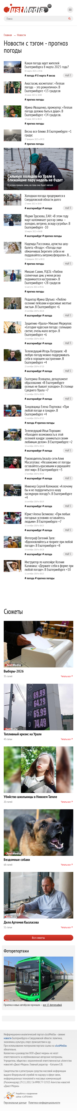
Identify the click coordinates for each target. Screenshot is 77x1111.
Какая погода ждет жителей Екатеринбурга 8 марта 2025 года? (47, 65)
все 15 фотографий (52, 1005)
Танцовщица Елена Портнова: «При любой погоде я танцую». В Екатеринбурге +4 (47, 410)
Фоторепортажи (16, 951)
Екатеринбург (34, 208)
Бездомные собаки (17, 859)
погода (30, 75)
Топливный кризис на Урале (23, 734)
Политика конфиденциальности (44, 1102)
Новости (21, 34)
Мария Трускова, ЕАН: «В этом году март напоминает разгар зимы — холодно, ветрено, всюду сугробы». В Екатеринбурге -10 (47, 221)
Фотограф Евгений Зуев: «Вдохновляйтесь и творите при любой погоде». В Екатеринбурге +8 (49, 542)
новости (8, 1038)
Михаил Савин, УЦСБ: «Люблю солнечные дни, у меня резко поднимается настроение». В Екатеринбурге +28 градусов (44, 277)
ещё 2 (68, 75)
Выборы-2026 (14, 671)
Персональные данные (15, 1102)
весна (52, 75)
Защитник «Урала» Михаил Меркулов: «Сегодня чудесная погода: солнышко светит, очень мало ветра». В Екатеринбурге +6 (48, 329)
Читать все (66, 676)
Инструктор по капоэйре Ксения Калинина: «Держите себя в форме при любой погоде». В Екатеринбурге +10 (49, 566)
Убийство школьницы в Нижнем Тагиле (30, 797)
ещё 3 (68, 208)
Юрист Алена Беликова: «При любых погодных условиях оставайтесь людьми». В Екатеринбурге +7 (47, 518)
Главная (8, 34)
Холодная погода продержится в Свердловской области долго (45, 197)
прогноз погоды (35, 99)
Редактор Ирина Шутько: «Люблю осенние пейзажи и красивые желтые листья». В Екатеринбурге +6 (48, 303)
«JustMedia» (61, 1045)
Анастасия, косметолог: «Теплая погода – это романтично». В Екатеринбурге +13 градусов (44, 87)
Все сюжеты (38, 937)
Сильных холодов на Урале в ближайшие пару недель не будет (35, 178)
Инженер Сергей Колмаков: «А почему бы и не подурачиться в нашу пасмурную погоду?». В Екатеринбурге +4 (48, 492)
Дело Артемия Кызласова (21, 922)
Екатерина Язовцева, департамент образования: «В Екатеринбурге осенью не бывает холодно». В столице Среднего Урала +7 (49, 384)
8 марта (41, 75)
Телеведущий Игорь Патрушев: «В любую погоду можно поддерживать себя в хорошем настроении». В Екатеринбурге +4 (47, 357)
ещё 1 (68, 263)
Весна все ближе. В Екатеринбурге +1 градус (48, 133)
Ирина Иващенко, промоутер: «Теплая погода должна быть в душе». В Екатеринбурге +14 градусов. (48, 111)
